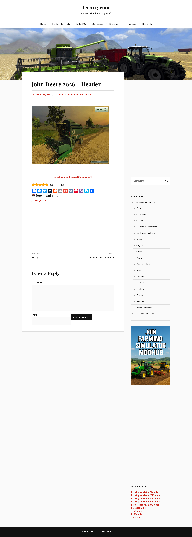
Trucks (139, 295)
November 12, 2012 (41, 95)
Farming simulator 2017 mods (145, 501)
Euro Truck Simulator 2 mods (145, 504)
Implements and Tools (146, 233)
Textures (140, 276)
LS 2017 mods (115, 23)
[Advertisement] (73, 228)
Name (34, 315)
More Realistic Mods (144, 313)
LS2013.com (96, 7)
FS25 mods (136, 514)
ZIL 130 (35, 257)
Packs (139, 257)
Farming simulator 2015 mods (145, 498)
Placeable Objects (144, 264)
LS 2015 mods (97, 23)
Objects (140, 245)
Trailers (140, 289)
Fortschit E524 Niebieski (101, 257)
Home (43, 23)
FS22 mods (147, 23)
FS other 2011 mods (143, 307)
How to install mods (60, 23)
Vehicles (140, 301)
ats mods (135, 517)
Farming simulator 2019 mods (145, 495)
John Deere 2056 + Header (66, 84)
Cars (138, 208)
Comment (38, 283)
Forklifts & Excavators (146, 226)
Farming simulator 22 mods (144, 492)
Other (139, 251)
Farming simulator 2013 (79, 95)
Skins (138, 270)
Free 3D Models (139, 508)
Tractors (140, 282)
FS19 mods (131, 23)
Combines (60, 95)
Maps (139, 239)
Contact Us (80, 23)
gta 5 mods (136, 511)
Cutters (139, 220)
